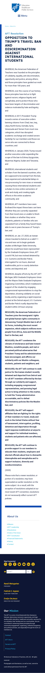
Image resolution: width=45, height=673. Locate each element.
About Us (13, 26)
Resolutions (12, 530)
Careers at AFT (10, 644)
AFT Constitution (14, 536)
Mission (10, 524)
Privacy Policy (10, 649)
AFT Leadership (13, 527)
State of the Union (14, 533)
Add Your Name (33, 572)
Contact (11, 544)
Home (7, 26)
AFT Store (8, 640)
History (10, 541)
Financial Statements (15, 538)
